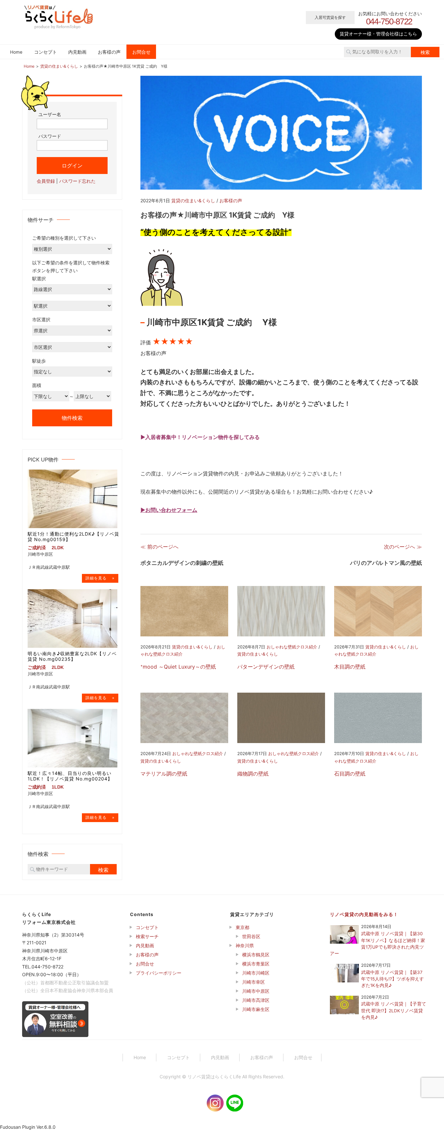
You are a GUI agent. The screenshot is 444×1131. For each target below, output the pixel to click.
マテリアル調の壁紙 (163, 773)
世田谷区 (251, 936)
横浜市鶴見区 (255, 954)
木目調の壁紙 (349, 666)
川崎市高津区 (255, 1000)
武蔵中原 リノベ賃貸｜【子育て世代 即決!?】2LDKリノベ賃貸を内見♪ (393, 1010)
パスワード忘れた (77, 181)
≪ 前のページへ (159, 546)
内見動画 (77, 52)
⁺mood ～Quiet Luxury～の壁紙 (178, 666)
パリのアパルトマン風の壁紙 (386, 563)
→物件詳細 (100, 578)
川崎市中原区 (255, 991)
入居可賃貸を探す (330, 17)
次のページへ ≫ (403, 546)
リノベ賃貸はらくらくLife (214, 1076)
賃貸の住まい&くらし (193, 200)
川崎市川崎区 (255, 973)
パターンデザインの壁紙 (265, 666)
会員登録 (46, 181)
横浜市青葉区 (255, 963)
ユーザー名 (49, 114)
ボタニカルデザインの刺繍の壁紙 (181, 563)
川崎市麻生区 (255, 1009)
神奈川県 (245, 945)
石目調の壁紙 (349, 773)
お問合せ (141, 52)
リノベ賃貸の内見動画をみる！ (364, 914)
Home (16, 52)
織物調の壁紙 (252, 773)
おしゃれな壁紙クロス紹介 (292, 646)
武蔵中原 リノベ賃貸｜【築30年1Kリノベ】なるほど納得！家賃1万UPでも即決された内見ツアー (377, 943)
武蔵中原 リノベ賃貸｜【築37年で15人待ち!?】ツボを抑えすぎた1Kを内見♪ (392, 979)
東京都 (242, 927)
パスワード (49, 136)
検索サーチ (147, 936)
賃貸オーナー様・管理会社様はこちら (378, 33)
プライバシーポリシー (158, 973)
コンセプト (45, 52)
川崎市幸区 (253, 982)
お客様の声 (109, 52)
